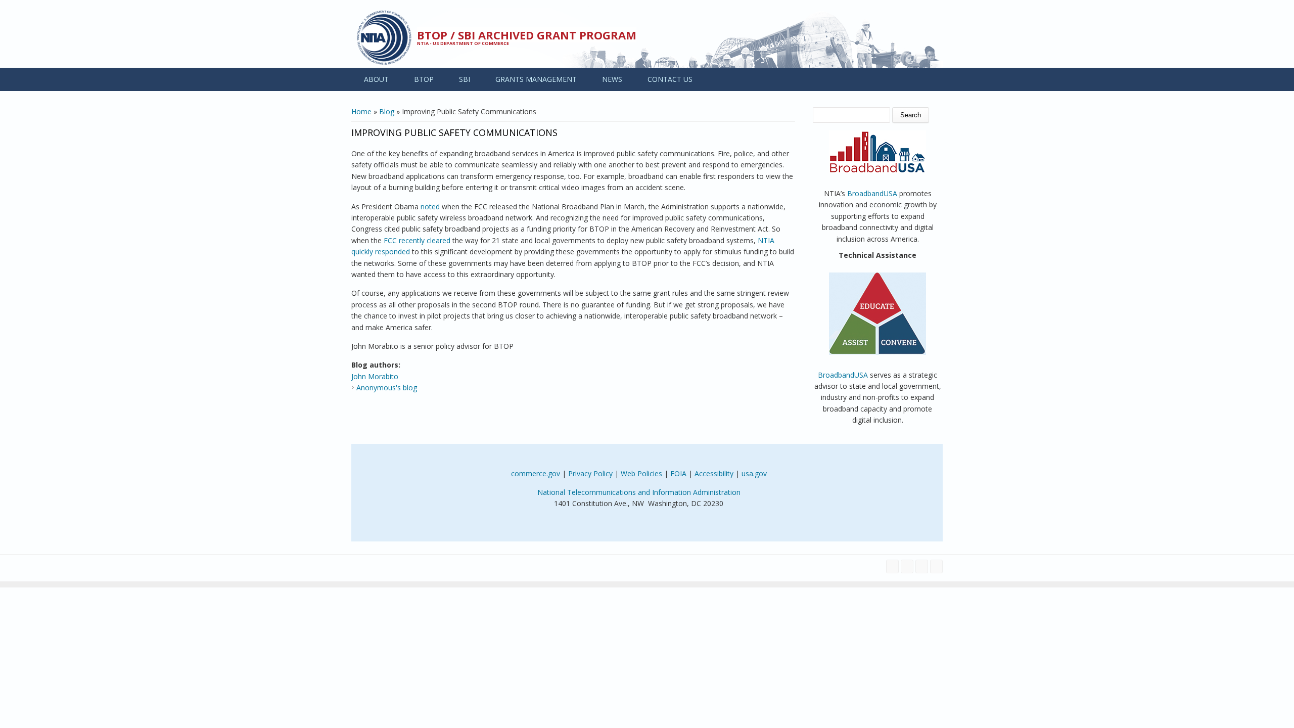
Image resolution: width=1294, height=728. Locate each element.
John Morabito (374, 376)
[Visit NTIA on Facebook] (892, 566)
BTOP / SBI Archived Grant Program (526, 34)
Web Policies (641, 473)
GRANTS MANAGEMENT (536, 79)
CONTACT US (670, 79)
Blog (386, 111)
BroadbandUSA (872, 193)
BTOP (424, 79)
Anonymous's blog (386, 387)
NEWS (612, 79)
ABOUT (376, 79)
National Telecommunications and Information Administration (639, 492)
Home (361, 111)
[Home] (384, 37)
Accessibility (714, 473)
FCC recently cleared (417, 240)
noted (430, 206)
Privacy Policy (590, 473)
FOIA (678, 473)
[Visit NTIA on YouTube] (921, 566)
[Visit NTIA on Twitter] (907, 566)
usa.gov (754, 473)
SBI (464, 79)
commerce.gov (535, 473)
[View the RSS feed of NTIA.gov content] (936, 566)
